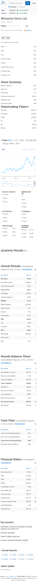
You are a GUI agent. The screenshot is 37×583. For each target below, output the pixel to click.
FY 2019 (4, 559)
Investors (22, 7)
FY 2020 (30, 555)
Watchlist (29, 30)
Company (13, 7)
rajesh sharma (8, 533)
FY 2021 (21, 555)
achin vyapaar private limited (14, 540)
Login (34, 3)
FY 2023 (4, 555)
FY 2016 (30, 559)
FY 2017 (21, 559)
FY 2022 (13, 555)
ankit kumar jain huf (10, 536)
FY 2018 (13, 559)
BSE (8, 38)
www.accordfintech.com (11, 576)
